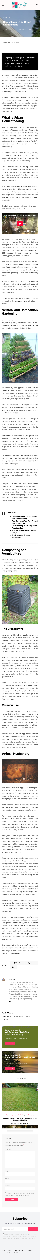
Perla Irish (32, 29)
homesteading (19, 1016)
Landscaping (17, 1030)
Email (7, 1178)
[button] (8, 1131)
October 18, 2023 (24, 1123)
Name (7, 1171)
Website (7, 1186)
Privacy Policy (7, 1250)
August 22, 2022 (10, 1038)
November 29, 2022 (11, 1063)
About (16, 1252)
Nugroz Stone (22, 1038)
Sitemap (29, 1250)
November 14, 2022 (9, 29)
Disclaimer (19, 1250)
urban (6, 1019)
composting (7, 1016)
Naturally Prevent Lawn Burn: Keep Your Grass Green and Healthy (20, 1119)
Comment (8, 1149)
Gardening (6, 17)
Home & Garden (19, 1115)
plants (29, 1016)
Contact (8, 1252)
